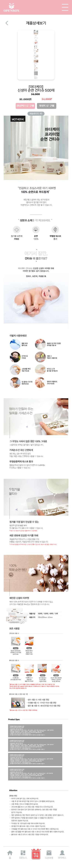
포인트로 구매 (46, 105)
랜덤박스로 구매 (25, 105)
